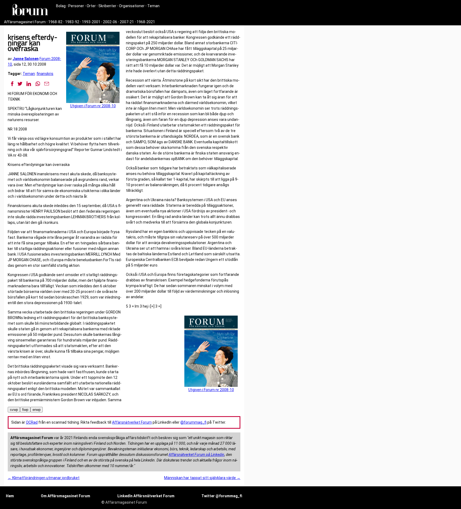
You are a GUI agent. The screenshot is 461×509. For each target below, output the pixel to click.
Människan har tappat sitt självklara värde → (202, 478)
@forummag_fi (193, 422)
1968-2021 (146, 22)
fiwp (25, 410)
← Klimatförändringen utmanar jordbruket (44, 478)
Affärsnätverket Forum (132, 422)
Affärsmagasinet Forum (25, 22)
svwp (14, 410)
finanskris (45, 73)
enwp (37, 410)
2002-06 (110, 22)
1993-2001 (91, 22)
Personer (76, 6)
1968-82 (55, 22)
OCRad (32, 422)
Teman (153, 6)
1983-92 (72, 22)
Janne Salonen (26, 59)
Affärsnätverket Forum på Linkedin (196, 454)
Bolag (61, 6)
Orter (91, 6)
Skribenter (107, 6)
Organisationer (132, 6)
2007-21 (127, 22)
